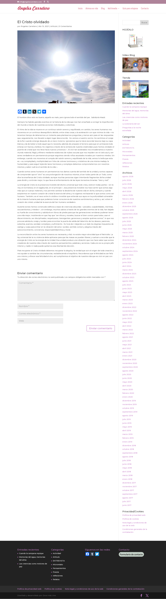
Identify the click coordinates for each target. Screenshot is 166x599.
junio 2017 (126, 505)
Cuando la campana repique (134, 107)
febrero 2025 (128, 236)
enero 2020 (127, 397)
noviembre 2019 (129, 404)
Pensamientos (128, 155)
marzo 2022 (127, 330)
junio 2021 (126, 341)
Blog (103, 9)
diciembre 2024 (129, 240)
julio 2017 (126, 501)
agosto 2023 (127, 281)
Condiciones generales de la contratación (125, 589)
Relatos (125, 166)
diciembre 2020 (129, 359)
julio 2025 (126, 221)
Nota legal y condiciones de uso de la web (84, 589)
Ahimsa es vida (92, 9)
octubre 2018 (128, 449)
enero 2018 (127, 479)
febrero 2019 (128, 438)
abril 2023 (126, 296)
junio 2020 (127, 378)
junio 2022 (127, 318)
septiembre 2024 (130, 251)
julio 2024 (126, 259)
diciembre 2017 (129, 483)
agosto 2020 (127, 371)
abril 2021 (126, 348)
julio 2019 (126, 419)
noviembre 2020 (129, 363)
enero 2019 (127, 442)
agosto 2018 (127, 457)
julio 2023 (126, 285)
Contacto (145, 9)
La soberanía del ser (131, 124)
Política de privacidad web (133, 515)
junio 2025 (127, 225)
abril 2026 (126, 191)
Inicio (80, 9)
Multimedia (112, 9)
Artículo (53, 26)
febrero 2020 (128, 393)
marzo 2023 (127, 300)
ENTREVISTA (128, 148)
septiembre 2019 (129, 412)
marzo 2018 (127, 475)
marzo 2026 (127, 195)
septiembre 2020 (130, 367)
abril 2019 (126, 430)
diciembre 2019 (129, 401)
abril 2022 (126, 326)
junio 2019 (126, 423)
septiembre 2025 (130, 214)
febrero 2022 (128, 333)
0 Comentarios (65, 26)
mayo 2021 (127, 345)
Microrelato (127, 152)
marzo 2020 (127, 389)
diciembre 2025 (129, 206)
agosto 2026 (127, 176)
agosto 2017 (127, 498)
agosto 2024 (127, 255)
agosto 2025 (127, 218)
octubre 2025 (128, 210)
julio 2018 (126, 460)
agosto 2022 (127, 315)
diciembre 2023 (129, 274)
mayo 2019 (127, 427)
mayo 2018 (127, 468)
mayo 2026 (127, 188)
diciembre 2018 (129, 445)
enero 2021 (127, 356)
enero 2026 (127, 203)
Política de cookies (130, 519)
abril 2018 (126, 472)
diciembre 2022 (129, 307)
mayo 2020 (127, 382)
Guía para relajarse (130, 9)
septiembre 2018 (129, 453)
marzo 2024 (127, 270)
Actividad (126, 140)
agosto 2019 (127, 415)
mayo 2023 (127, 292)
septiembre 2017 (129, 494)
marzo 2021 (127, 352)
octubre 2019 (128, 408)
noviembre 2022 (129, 311)
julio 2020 (126, 374)
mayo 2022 (127, 322)
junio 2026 (127, 184)
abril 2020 (126, 386)
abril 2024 (126, 266)
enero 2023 (127, 303)
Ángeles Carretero (29, 26)
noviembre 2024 (129, 244)
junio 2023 (127, 288)
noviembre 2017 (129, 486)
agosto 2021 (127, 337)
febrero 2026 (128, 199)
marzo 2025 (127, 232)
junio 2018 (126, 464)
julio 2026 (126, 180)
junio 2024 (127, 262)
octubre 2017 (128, 490)
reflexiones (127, 163)
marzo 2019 (127, 434)
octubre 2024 (128, 247)
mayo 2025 (127, 229)
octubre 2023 (128, 277)
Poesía (125, 159)
